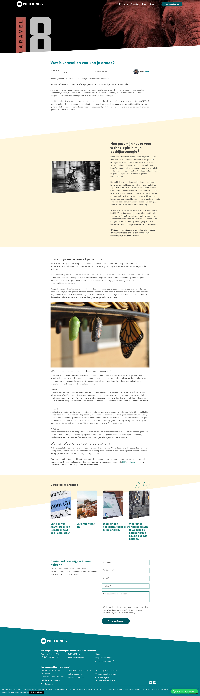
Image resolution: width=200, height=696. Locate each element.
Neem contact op (172, 4)
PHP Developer (47, 684)
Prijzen (97, 654)
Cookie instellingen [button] (36, 692)
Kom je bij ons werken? (104, 661)
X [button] (198, 688)
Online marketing (75, 674)
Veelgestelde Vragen (103, 658)
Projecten (135, 4)
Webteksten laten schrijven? (52, 677)
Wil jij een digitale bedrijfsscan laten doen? (105, 679)
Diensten (122, 4)
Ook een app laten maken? (106, 671)
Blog (144, 4)
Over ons (153, 4)
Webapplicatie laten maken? (79, 671)
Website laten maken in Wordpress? (50, 672)
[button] (184, 691)
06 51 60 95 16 (74, 654)
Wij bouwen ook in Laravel (105, 674)
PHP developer (128, 462)
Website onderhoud (76, 678)
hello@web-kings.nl (76, 658)
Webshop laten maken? (50, 680)
